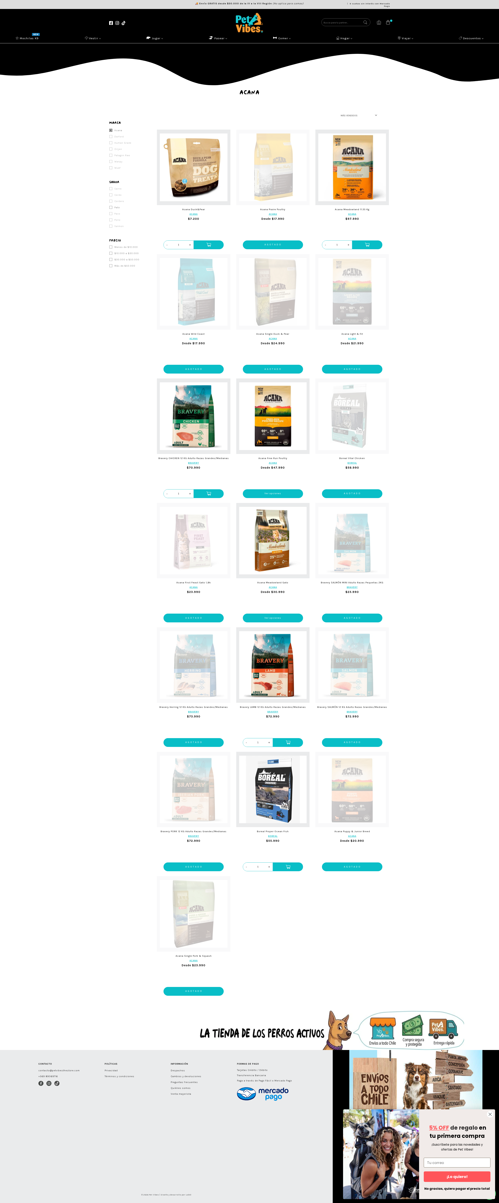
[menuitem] (27, 38)
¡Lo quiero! (457, 1176)
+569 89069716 (48, 1076)
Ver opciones (273, 493)
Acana (118, 130)
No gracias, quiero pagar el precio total (457, 1188)
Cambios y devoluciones (186, 1076)
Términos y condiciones (119, 1076)
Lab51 (188, 1195)
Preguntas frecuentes (184, 1082)
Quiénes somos (181, 1088)
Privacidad (111, 1070)
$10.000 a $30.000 (126, 253)
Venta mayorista (181, 1094)
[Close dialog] (490, 1114)
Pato (117, 207)
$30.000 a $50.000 (126, 259)
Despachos (178, 1070)
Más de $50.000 (124, 265)
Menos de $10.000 (126, 247)
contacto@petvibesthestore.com (59, 1070)
